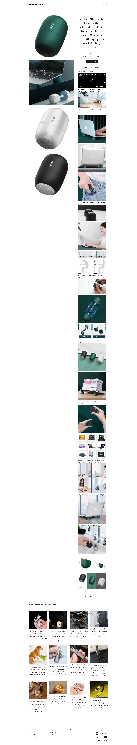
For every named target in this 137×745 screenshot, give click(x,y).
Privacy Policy (53, 730)
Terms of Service (53, 732)
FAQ (30, 732)
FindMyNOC (52, 734)
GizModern (105, 730)
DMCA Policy (32, 737)
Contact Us (32, 730)
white (98, 56)
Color (91, 53)
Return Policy (32, 734)
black (92, 56)
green (85, 56)
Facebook (74, 730)
